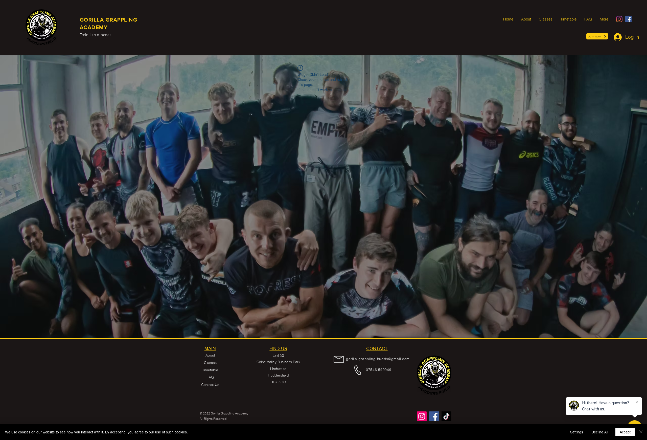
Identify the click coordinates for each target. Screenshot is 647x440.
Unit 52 (278, 355)
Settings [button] (576, 431)
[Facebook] (628, 19)
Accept (625, 431)
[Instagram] (619, 19)
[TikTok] (446, 416)
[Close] (641, 432)
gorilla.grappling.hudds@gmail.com (378, 359)
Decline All (599, 431)
